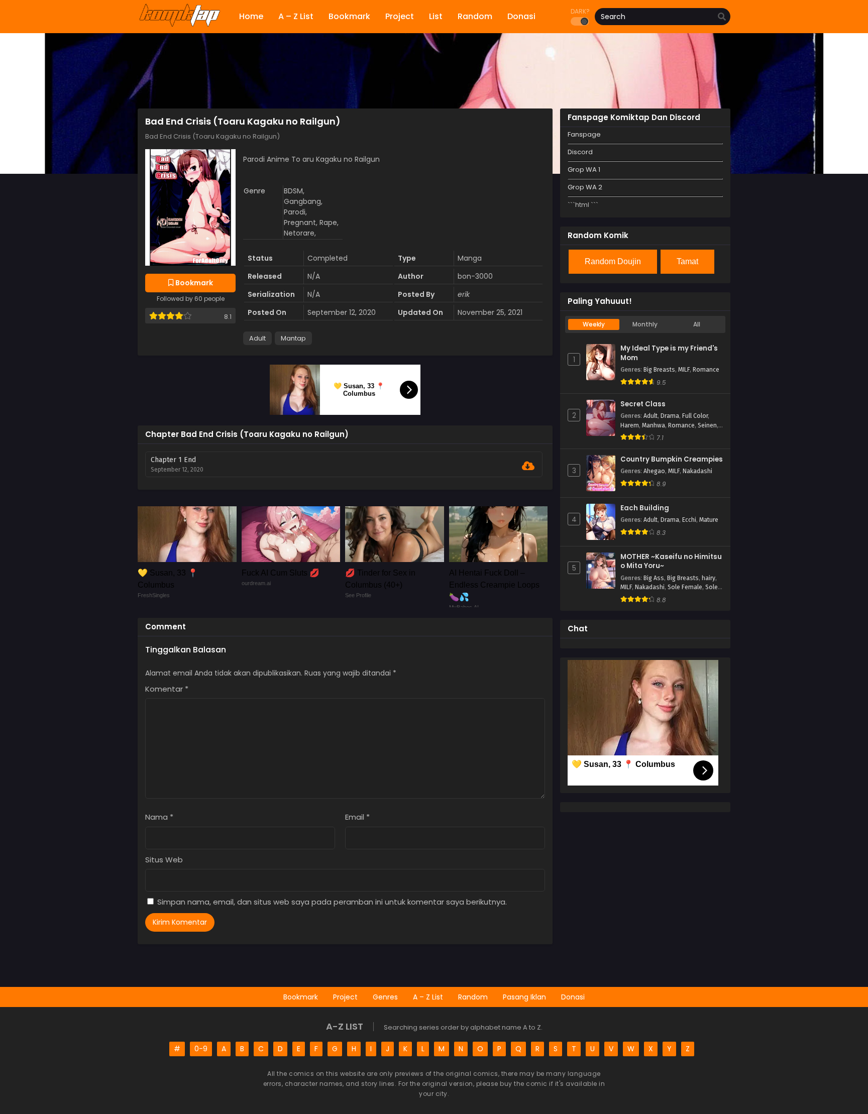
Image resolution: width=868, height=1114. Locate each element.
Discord (580, 152)
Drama (670, 415)
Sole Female (685, 587)
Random (473, 997)
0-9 (200, 1049)
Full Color (695, 415)
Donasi (573, 997)
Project (345, 997)
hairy (708, 578)
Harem (629, 425)
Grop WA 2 (585, 187)
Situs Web (164, 859)
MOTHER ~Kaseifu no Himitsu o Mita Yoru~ (671, 561)
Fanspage (584, 134)
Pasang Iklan (524, 997)
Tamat (687, 261)
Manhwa (653, 425)
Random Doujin (613, 261)
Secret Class (643, 404)
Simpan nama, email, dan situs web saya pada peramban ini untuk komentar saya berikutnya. (332, 902)
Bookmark (300, 997)
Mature (708, 519)
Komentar (166, 689)
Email (357, 817)
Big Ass (653, 578)
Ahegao (654, 471)
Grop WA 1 (584, 169)
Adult (257, 338)
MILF (684, 369)
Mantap (293, 338)
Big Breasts (659, 369)
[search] (721, 17)
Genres (385, 997)
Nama (159, 817)
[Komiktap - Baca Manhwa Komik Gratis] (180, 25)
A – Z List (428, 997)
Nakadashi (697, 471)
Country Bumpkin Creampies (671, 459)
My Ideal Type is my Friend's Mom (669, 353)
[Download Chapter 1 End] (528, 466)
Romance (706, 369)
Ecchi (689, 519)
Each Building (644, 508)
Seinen (707, 425)
